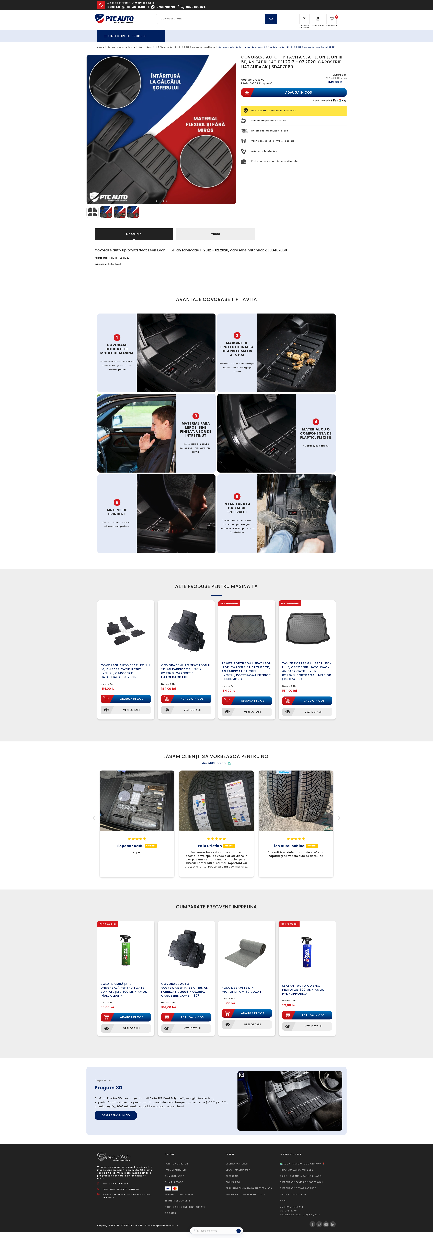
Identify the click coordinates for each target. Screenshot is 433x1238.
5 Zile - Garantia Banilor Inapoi (301, 1176)
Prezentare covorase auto (298, 1188)
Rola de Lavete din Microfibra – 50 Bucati (242, 989)
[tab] (156, 201)
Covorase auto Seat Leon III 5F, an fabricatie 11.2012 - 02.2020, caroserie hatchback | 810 (186, 671)
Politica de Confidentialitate (185, 1207)
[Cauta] (271, 19)
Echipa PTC (233, 1182)
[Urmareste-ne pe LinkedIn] (333, 1224)
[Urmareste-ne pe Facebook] (312, 1224)
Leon (149, 47)
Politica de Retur (176, 1163)
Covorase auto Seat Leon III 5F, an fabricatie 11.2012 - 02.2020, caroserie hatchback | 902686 (125, 671)
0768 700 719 (166, 7)
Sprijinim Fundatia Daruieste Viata (249, 1188)
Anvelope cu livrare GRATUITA (245, 1194)
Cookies (170, 1213)
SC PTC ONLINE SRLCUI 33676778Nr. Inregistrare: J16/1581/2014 (300, 1210)
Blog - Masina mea (238, 1169)
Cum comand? (174, 1176)
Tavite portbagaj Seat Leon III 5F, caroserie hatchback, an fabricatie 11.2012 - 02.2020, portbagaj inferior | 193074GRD (246, 671)
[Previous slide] (91, 129)
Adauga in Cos (131, 699)
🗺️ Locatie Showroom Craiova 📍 (302, 1163)
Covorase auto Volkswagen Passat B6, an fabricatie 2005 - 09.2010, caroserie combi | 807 (184, 990)
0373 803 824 (196, 7)
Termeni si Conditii (177, 1200)
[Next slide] (230, 129)
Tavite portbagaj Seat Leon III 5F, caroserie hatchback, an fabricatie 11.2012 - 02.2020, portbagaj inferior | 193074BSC (307, 671)
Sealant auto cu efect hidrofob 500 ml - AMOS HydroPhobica (303, 989)
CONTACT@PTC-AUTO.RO (124, 1189)
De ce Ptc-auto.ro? (293, 1194)
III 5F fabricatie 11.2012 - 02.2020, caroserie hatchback (185, 47)
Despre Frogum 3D (116, 1115)
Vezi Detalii (131, 710)
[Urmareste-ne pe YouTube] (326, 1224)
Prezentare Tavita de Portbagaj (301, 1182)
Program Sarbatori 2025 (296, 1169)
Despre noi (233, 1176)
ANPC (283, 1200)
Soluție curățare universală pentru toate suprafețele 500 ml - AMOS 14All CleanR (124, 990)
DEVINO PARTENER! (237, 1163)
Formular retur (175, 1169)
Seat (141, 47)
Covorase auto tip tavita (121, 47)
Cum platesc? (174, 1182)
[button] (94, 818)
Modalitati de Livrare (179, 1194)
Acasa (100, 47)
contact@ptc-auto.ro (126, 7)
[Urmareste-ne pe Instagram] (319, 1224)
